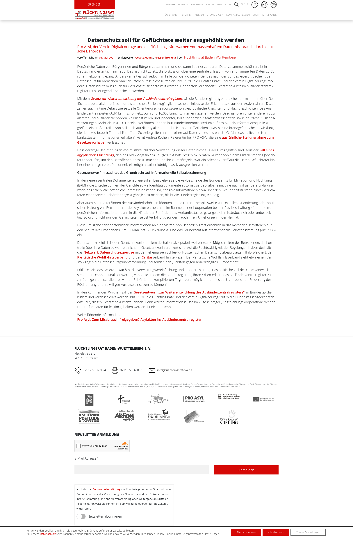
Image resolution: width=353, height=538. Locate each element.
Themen (199, 14)
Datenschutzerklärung (106, 489)
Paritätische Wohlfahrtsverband (102, 257)
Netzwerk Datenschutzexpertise (108, 252)
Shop (256, 14)
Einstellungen (211, 534)
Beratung (197, 4)
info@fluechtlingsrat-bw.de (174, 370)
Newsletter (224, 4)
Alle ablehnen (276, 532)
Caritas (147, 257)
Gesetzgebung (144, 57)
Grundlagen (215, 14)
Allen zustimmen (246, 532)
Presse (210, 4)
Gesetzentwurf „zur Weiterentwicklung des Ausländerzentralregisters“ (189, 292)
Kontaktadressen (238, 14)
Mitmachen (269, 14)
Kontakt (183, 4)
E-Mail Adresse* (86, 458)
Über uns (171, 14)
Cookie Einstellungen (308, 532)
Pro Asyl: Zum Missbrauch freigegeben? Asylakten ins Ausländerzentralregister (139, 319)
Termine (185, 14)
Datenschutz (48, 534)
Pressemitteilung (165, 57)
